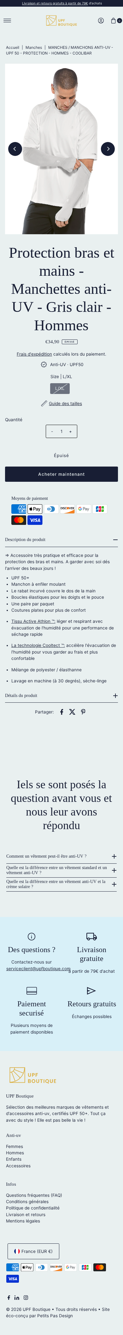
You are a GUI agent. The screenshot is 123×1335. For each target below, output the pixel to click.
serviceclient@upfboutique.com (38, 968)
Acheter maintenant (61, 474)
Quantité (13, 419)
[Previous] (15, 149)
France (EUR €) (37, 1251)
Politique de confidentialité (33, 1207)
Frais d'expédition (34, 354)
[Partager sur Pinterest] (83, 711)
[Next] (108, 149)
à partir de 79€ (55, 3)
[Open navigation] (7, 21)
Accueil (12, 47)
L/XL (60, 388)
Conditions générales (27, 1201)
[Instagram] (26, 1298)
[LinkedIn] (17, 1298)
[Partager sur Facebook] (61, 711)
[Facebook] (9, 1298)
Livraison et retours (25, 1214)
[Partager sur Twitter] (72, 711)
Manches (34, 47)
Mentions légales (23, 1220)
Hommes (15, 1152)
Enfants (13, 1159)
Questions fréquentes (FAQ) (34, 1195)
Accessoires (18, 1165)
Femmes (14, 1146)
